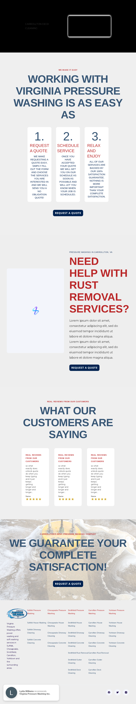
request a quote (68, 213)
